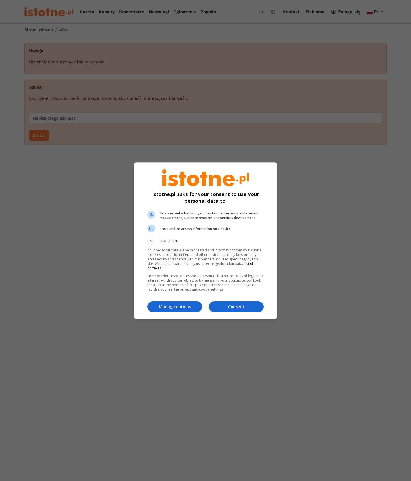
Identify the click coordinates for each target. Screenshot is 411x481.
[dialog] (205, 240)
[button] (205, 241)
